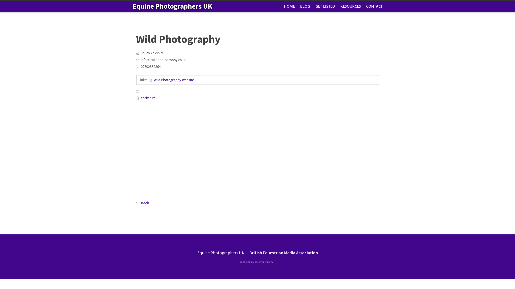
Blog (305, 6)
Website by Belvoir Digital (257, 262)
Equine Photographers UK (172, 6)
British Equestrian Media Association (283, 252)
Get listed (325, 6)
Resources (350, 6)
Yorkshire (148, 98)
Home (289, 6)
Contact (374, 6)
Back (145, 202)
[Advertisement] (256, 156)
